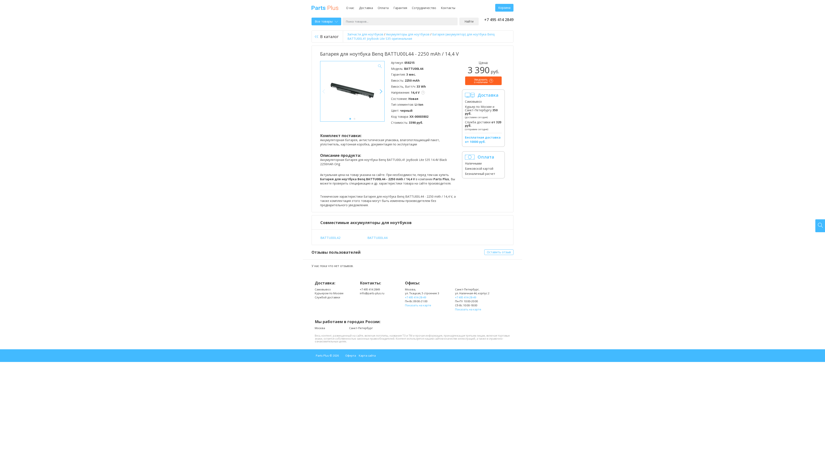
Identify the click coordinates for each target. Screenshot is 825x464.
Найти (469, 21)
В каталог (329, 36)
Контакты (448, 8)
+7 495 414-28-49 (415, 297)
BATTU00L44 (377, 237)
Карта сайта (367, 355)
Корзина (504, 8)
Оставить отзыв (499, 252)
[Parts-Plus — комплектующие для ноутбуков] (325, 7)
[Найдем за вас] (820, 225)
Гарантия (400, 8)
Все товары (324, 21)
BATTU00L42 (330, 237)
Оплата (383, 8)
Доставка (366, 8)
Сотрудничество (424, 8)
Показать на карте (418, 305)
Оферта (350, 355)
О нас (350, 8)
